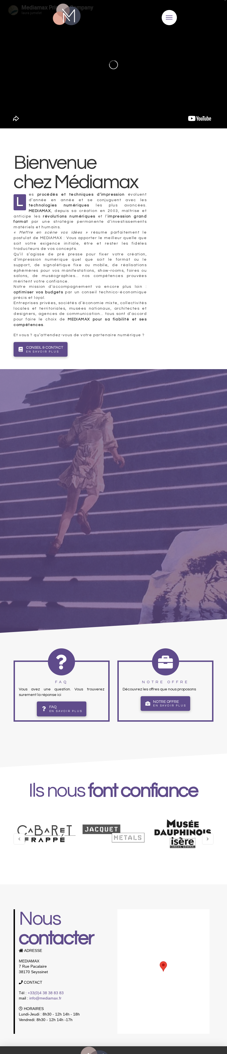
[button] (163, 966)
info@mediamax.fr (45, 998)
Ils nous (113, 791)
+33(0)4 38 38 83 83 (46, 993)
